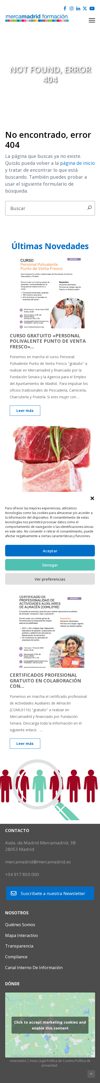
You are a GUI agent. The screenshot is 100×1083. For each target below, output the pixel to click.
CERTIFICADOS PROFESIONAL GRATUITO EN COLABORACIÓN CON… (45, 680)
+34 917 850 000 (22, 874)
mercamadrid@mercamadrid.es (38, 862)
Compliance (16, 957)
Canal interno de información (34, 967)
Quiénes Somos (20, 924)
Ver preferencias (50, 579)
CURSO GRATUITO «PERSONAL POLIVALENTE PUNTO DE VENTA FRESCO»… (48, 341)
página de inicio (77, 163)
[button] (92, 498)
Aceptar (50, 550)
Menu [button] (86, 20)
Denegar (50, 564)
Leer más (25, 410)
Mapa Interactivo (21, 935)
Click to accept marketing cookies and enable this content (50, 1025)
